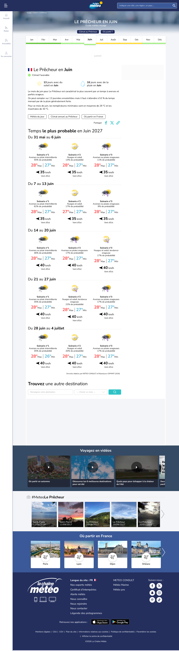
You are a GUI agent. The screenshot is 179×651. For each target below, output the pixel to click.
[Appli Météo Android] (120, 622)
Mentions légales (42, 631)
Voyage (29, 13)
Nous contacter (78, 608)
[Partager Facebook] (106, 123)
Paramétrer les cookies (146, 632)
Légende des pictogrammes (86, 613)
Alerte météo (77, 594)
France (35, 13)
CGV (61, 631)
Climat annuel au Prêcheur (64, 116)
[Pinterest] (152, 600)
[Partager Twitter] (112, 123)
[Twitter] (159, 586)
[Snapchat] (152, 593)
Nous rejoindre (78, 603)
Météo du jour (37, 116)
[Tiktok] (159, 600)
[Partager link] (118, 123)
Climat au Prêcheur (88, 31)
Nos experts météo (81, 585)
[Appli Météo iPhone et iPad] (100, 622)
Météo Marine (121, 585)
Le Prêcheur (43, 13)
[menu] (6, 5)
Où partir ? (108, 31)
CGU (55, 631)
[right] (162, 468)
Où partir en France (93, 116)
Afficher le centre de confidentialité (97, 636)
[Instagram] (159, 593)
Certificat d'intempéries (83, 589)
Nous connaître (78, 599)
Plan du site (71, 631)
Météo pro (119, 589)
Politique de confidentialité (122, 631)
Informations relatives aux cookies (93, 631)
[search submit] (174, 5)
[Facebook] (152, 586)
